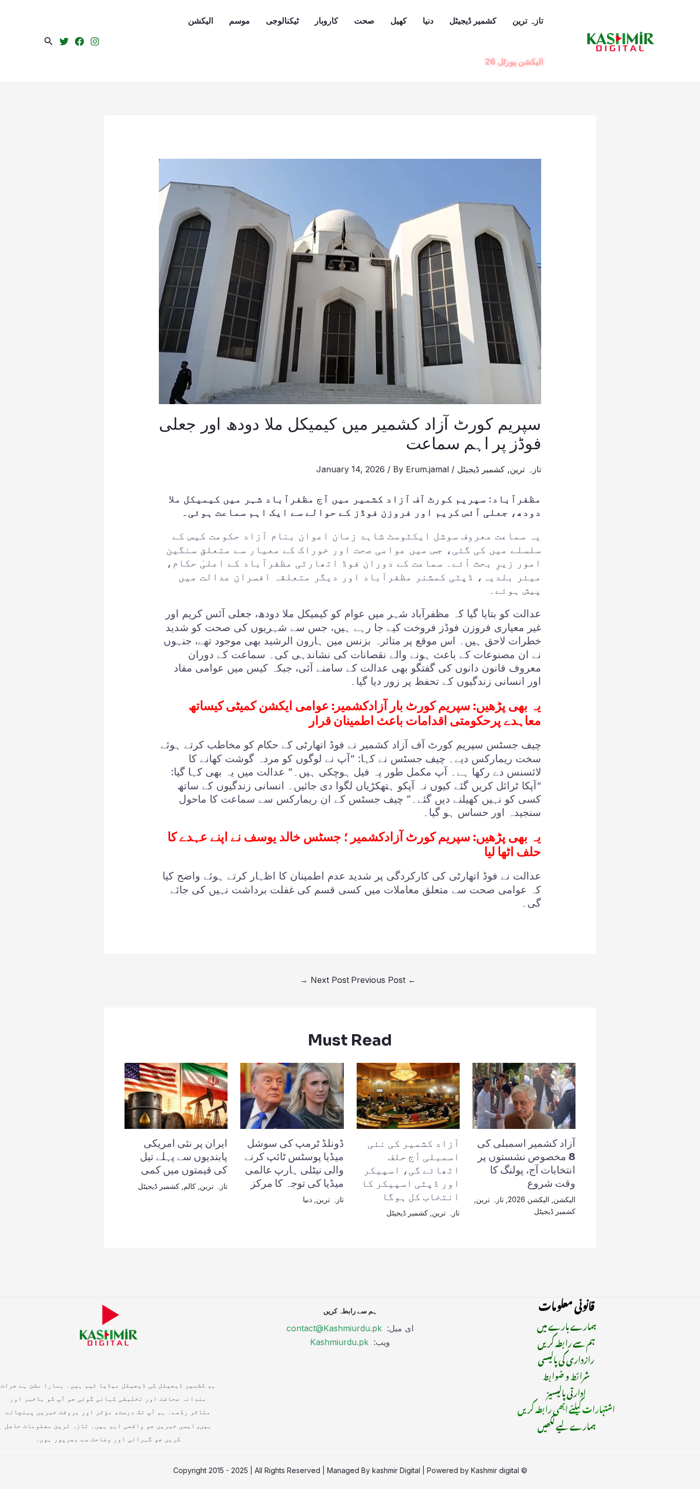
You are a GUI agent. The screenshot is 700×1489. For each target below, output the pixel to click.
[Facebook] (79, 41)
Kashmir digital (495, 1470)
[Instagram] (94, 41)
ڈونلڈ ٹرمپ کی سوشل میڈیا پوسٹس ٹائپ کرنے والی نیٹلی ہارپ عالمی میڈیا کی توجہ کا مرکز (294, 1163)
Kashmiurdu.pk (339, 1342)
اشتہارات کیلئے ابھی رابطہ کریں (566, 1408)
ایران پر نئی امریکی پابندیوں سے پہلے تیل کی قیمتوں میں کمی (184, 1157)
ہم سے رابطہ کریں (566, 1342)
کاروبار (326, 20)
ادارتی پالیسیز (566, 1391)
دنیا (428, 20)
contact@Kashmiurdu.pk (334, 1328)
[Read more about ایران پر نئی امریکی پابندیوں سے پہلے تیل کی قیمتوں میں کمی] (176, 1095)
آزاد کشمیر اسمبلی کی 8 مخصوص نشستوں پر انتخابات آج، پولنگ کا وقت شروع (526, 1163)
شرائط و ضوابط (566, 1375)
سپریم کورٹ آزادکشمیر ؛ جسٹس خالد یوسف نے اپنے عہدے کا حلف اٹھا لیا (354, 844)
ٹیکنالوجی (282, 20)
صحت (364, 20)
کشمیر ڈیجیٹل (473, 20)
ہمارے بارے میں (566, 1325)
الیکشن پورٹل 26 (514, 61)
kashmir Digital (396, 1470)
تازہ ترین (527, 20)
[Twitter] (64, 41)
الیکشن (200, 20)
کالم (189, 1186)
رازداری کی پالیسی (566, 1358)
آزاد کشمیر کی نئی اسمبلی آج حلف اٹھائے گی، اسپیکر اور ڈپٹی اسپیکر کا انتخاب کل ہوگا (410, 1170)
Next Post (324, 980)
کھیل (398, 20)
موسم (239, 20)
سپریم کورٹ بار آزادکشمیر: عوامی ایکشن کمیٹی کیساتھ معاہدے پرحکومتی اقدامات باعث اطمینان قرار (365, 713)
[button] (48, 41)
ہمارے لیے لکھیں (566, 1425)
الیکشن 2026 (528, 1199)
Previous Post (383, 980)
